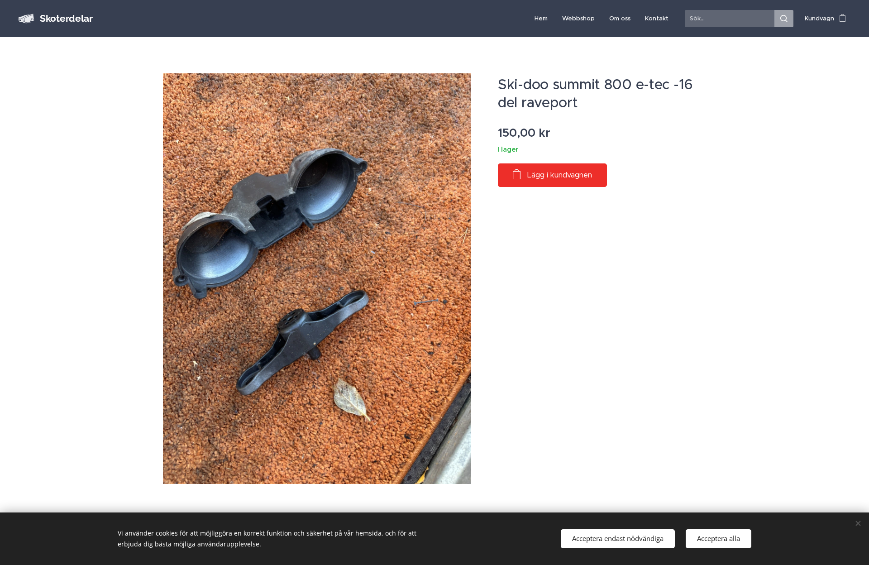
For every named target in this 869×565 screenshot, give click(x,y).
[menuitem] (543, 18)
